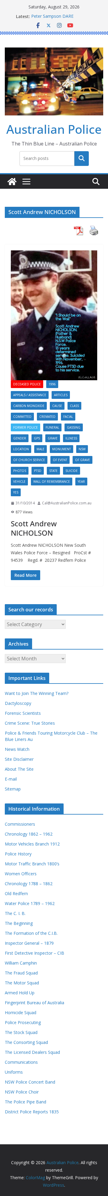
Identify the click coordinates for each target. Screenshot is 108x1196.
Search (81, 158)
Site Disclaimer (19, 759)
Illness (71, 438)
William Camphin (21, 963)
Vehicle (19, 481)
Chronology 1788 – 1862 (28, 883)
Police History (18, 854)
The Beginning (19, 923)
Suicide (71, 471)
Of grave (82, 460)
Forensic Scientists (23, 713)
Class (74, 406)
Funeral (52, 427)
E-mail (11, 779)
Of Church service (29, 460)
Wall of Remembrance (51, 481)
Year (81, 481)
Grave (53, 438)
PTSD (37, 471)
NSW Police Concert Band (30, 1082)
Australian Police (54, 129)
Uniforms (14, 1072)
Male (40, 449)
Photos (19, 471)
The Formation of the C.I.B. (31, 933)
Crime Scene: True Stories (30, 723)
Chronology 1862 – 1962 (28, 834)
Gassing (73, 427)
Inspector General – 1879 (29, 943)
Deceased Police (27, 384)
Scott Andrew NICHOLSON (34, 528)
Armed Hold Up (19, 993)
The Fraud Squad (21, 973)
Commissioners (20, 824)
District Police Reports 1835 (32, 1112)
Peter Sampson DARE (52, 16)
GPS (37, 438)
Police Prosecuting (23, 1022)
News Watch (17, 749)
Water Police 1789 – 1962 (30, 903)
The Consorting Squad (26, 1042)
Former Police (25, 427)
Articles (61, 395)
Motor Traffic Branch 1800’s (32, 864)
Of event (60, 460)
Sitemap (13, 789)
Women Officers (21, 873)
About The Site (19, 769)
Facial (68, 416)
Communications (21, 1062)
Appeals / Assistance (29, 395)
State (53, 471)
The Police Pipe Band (25, 1102)
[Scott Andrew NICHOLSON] (54, 315)
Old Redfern (16, 893)
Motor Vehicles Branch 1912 (32, 844)
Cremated (47, 416)
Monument (61, 449)
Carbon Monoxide (28, 406)
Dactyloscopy (18, 703)
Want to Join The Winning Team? (36, 693)
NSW (82, 449)
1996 (52, 384)
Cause (57, 406)
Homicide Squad (20, 1012)
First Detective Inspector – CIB (34, 953)
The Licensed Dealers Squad (32, 1052)
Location (21, 449)
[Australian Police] (12, 181)
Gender (19, 438)
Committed (22, 416)
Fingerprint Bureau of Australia (34, 1002)
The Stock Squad (21, 1032)
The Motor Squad (22, 983)
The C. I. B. (15, 913)
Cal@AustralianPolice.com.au (67, 503)
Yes (15, 492)
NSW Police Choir (22, 1092)
